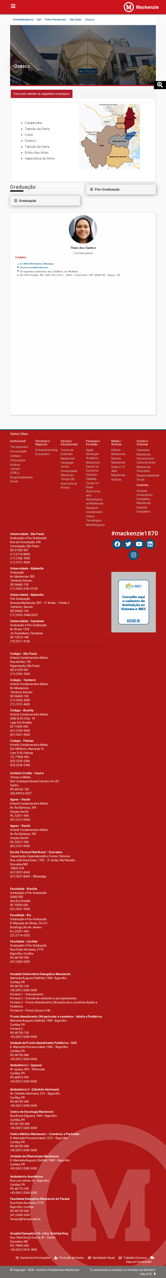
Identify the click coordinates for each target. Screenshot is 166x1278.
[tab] (45, 201)
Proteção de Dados (72, 1257)
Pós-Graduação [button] (106, 189)
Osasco (22, 66)
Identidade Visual (104, 1257)
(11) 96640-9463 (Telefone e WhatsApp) (37, 264)
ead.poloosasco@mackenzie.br (34, 267)
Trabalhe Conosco (135, 1257)
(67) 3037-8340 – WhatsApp (28, 876)
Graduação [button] (26, 201)
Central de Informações (35, 1257)
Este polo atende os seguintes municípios (41, 94)
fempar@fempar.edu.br (25, 1219)
